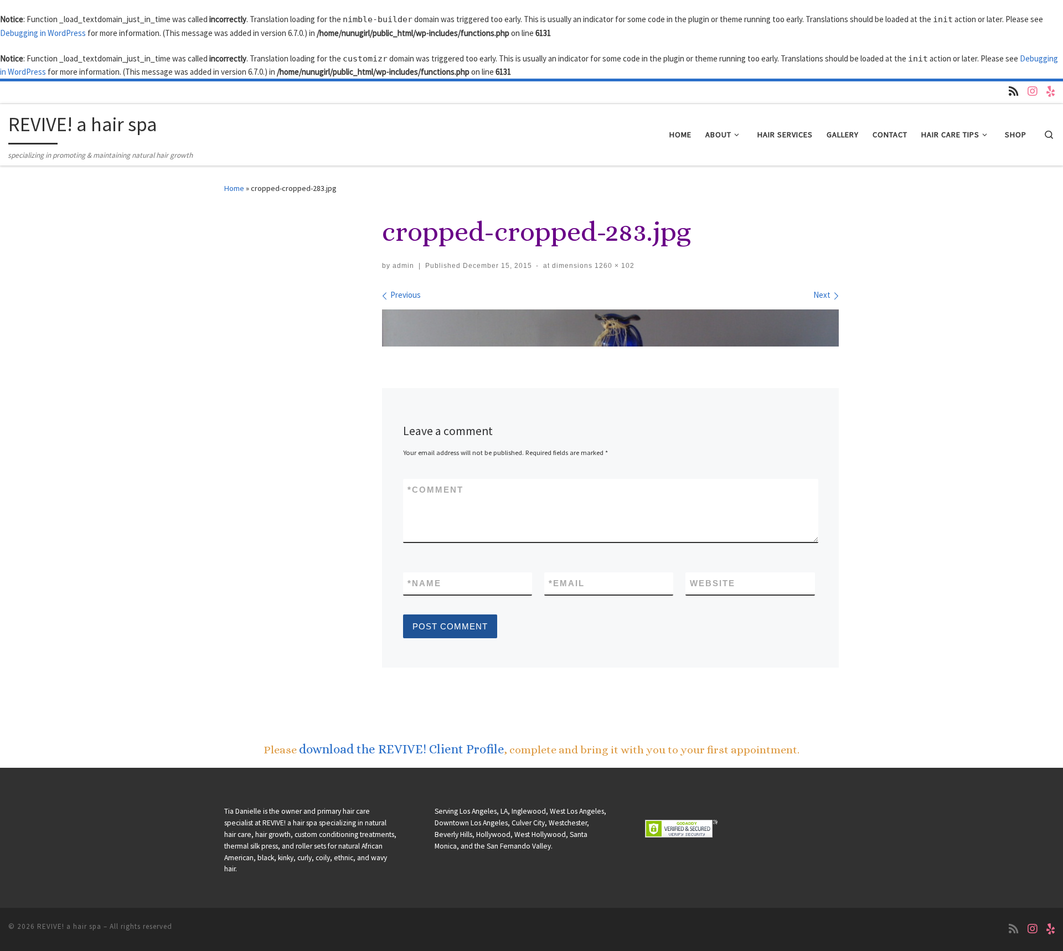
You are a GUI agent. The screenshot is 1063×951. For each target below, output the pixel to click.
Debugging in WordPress (43, 33)
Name (424, 583)
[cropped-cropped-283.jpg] (610, 328)
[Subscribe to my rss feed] (1014, 91)
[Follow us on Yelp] (1050, 91)
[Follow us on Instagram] (1033, 91)
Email (567, 583)
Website (712, 583)
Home (234, 188)
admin (403, 266)
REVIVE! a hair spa (69, 926)
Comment (435, 489)
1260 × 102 (613, 266)
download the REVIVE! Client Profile (401, 749)
